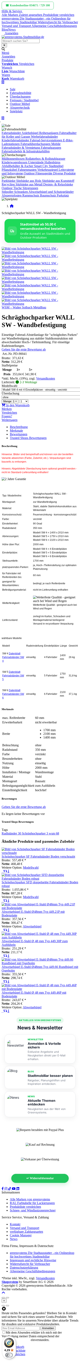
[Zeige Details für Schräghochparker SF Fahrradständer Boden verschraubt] (40, 853)
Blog (5, 29)
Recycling (8, 184)
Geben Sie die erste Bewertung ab (24, 349)
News (12, 29)
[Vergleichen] (5, 871)
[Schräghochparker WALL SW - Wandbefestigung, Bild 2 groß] (40, 259)
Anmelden (48, 1328)
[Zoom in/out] (3, 1297)
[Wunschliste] (2, 871)
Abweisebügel (32, 926)
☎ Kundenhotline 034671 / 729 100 (28, 5)
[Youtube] (14, 1188)
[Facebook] (3, 1188)
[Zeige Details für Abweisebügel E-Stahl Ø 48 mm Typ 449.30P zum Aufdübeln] (40, 937)
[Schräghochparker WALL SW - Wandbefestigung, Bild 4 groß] (40, 274)
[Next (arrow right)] (7, 1305)
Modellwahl (9, 386)
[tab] (17, 1347)
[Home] (12, 206)
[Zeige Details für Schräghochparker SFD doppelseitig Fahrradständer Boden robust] (40, 878)
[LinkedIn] (17, 1188)
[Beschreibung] (8, 871)
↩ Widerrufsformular (40, 1178)
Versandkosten (45, 378)
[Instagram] (6, 1188)
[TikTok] (10, 1188)
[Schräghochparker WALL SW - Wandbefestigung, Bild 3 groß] (40, 267)
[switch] (9, 1355)
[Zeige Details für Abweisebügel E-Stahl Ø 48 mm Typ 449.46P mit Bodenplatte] (40, 989)
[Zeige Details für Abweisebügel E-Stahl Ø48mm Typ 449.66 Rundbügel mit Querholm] (40, 963)
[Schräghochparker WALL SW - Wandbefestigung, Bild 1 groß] (40, 252)
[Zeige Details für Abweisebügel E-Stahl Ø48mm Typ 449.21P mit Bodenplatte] (40, 908)
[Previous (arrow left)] (3, 1305)
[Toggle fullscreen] (7, 1297)
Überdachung (10, 393)
